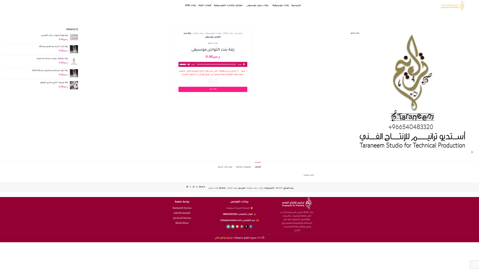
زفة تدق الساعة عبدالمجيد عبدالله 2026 (50, 71)
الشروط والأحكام (182, 213)
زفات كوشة (198, 33)
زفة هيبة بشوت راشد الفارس (54, 35)
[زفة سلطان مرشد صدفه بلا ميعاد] (74, 61)
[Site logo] (453, 6)
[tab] (258, 166)
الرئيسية (238, 33)
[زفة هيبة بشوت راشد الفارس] (74, 37)
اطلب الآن (213, 89)
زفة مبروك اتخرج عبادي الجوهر (54, 83)
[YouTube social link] (27, 5)
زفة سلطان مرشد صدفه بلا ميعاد (52, 59)
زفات (260, 188)
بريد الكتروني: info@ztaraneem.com (237, 220)
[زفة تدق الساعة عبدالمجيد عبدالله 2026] (74, 73)
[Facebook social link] (43, 5)
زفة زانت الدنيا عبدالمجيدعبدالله (53, 47)
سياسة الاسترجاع (182, 218)
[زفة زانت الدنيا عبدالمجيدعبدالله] (74, 49)
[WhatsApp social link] (16, 5)
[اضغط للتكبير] (472, 152)
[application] (212, 64)
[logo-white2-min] (296, 203)
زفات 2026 (228, 33)
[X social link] (38, 5)
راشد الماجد (232, 188)
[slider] (183, 64)
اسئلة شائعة (182, 223)
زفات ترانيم (213, 43)
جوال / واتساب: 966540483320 (238, 214)
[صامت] (188, 65)
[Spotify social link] (21, 5)
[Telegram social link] (187, 187)
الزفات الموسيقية (213, 33)
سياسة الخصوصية (182, 208)
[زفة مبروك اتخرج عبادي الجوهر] (74, 85)
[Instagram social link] (32, 5)
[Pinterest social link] (193, 187)
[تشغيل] (244, 65)
